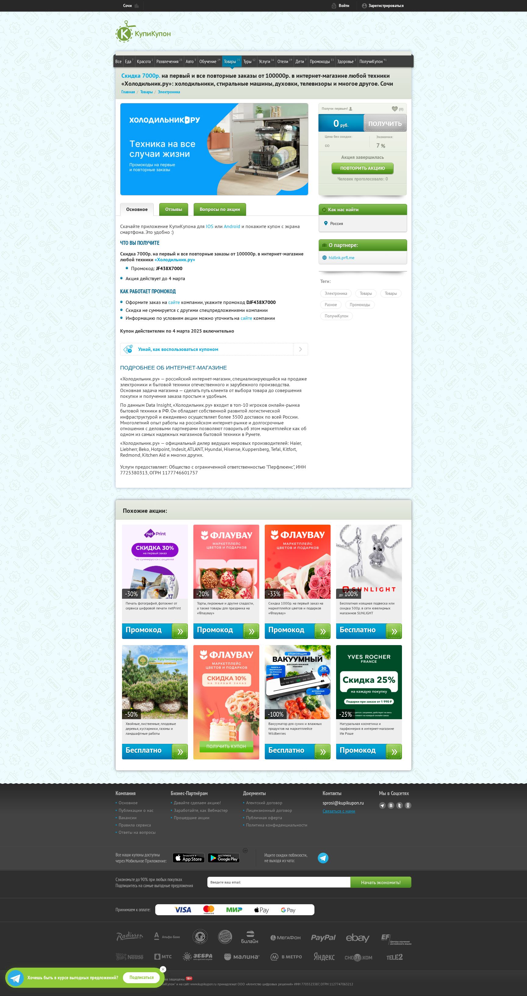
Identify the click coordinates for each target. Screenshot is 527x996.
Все (118, 61)
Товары (232, 61)
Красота (145, 61)
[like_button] (395, 109)
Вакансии (128, 817)
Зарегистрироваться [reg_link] (386, 5)
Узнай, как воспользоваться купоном (178, 349)
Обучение (209, 61)
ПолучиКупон (373, 61)
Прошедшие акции (192, 817)
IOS (210, 226)
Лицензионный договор (269, 810)
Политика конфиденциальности (276, 825)
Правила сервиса (135, 825)
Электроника (336, 293)
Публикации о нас (136, 810)
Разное (331, 304)
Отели (285, 61)
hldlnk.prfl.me (341, 257)
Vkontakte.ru (391, 805)
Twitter (399, 805)
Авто (191, 61)
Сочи (127, 5)
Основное (137, 209)
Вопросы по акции (220, 209)
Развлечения (169, 61)
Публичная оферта (264, 817)
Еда (129, 61)
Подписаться (142, 977)
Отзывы (173, 209)
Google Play (224, 858)
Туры (249, 61)
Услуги (266, 61)
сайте (174, 302)
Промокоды (322, 61)
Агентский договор (264, 802)
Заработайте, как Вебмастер (201, 810)
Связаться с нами (339, 811)
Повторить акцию (362, 168)
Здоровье (346, 61)
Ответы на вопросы (137, 832)
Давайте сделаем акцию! (197, 802)
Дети (301, 61)
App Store (189, 858)
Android (233, 226)
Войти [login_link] (344, 5)
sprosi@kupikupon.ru (343, 803)
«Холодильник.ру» (175, 259)
